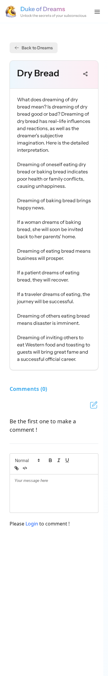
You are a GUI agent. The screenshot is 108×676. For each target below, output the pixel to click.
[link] (16, 468)
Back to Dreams (37, 47)
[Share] (85, 74)
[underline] (67, 460)
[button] (27, 460)
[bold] (50, 460)
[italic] (59, 460)
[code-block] (25, 468)
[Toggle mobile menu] (97, 11)
